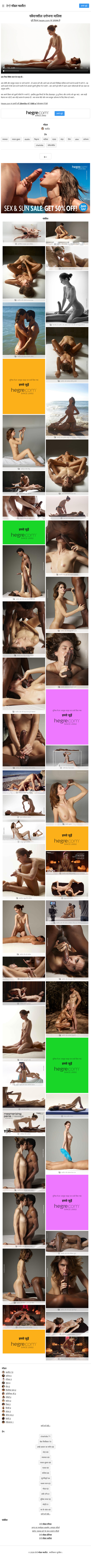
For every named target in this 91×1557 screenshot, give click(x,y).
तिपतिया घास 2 (11, 1390)
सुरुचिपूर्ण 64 (45, 1478)
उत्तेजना (86, 139)
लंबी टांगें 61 (45, 1493)
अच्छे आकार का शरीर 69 (45, 1446)
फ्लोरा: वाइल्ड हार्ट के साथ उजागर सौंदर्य (45, 1531)
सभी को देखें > (45, 1425)
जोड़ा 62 (46, 1488)
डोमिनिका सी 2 (11, 1393)
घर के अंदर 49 (45, 1509)
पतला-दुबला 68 (45, 1462)
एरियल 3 (9, 1379)
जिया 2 (8, 1404)
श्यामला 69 (45, 1457)
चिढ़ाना (36, 139)
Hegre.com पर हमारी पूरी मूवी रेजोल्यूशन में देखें (24, 103)
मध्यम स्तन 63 (45, 1483)
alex (77, 139)
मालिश (45, 139)
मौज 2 (8, 1386)
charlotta (39, 145)
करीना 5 (8, 1375)
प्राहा (54, 139)
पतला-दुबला (16, 139)
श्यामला (5, 139)
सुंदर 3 (8, 1382)
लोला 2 (8, 1411)
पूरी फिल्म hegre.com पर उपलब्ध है (45, 20)
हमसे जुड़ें (84, 5)
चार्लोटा (47, 128)
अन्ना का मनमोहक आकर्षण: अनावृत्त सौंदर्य (46, 1527)
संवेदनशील (51, 145)
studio (27, 139)
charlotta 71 (45, 1436)
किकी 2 (8, 1407)
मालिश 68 (45, 1473)
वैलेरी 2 (8, 1418)
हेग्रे (15, 5)
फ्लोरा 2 (8, 1400)
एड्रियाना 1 (10, 1422)
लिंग (69, 139)
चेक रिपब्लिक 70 (45, 1441)
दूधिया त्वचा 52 (45, 1499)
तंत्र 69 (45, 1452)
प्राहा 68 (45, 1467)
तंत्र (62, 139)
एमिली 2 (8, 1397)
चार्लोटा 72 (9, 1372)
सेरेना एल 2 (10, 1415)
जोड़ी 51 (46, 1504)
